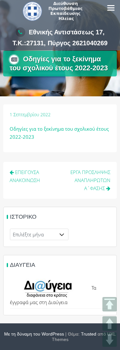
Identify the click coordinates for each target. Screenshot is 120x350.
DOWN (109, 339)
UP (109, 323)
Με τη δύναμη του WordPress (34, 334)
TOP (109, 304)
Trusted (88, 334)
